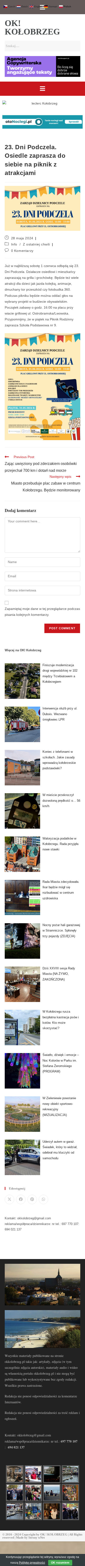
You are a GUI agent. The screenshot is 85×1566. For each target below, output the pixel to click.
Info (14, 244)
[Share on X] (9, 1199)
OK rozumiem (60, 1562)
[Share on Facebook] (21, 1199)
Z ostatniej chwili (36, 244)
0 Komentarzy (22, 251)
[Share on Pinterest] (32, 1199)
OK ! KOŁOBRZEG (53, 1534)
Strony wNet (36, 1537)
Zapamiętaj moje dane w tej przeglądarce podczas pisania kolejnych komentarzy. (42, 612)
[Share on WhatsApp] (43, 1199)
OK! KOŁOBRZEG (32, 27)
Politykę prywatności (32, 1562)
